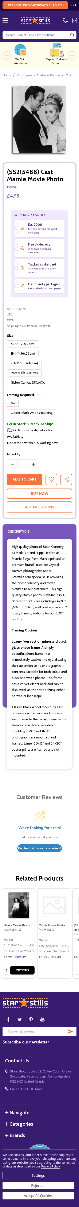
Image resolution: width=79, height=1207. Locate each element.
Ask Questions (39, 507)
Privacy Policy (50, 1166)
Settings (38, 1175)
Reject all (38, 1185)
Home (7, 75)
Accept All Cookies (38, 1195)
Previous (7, 55)
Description (18, 532)
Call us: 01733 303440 (26, 1089)
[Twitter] (19, 1019)
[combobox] (39, 35)
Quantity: (14, 454)
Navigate (19, 1112)
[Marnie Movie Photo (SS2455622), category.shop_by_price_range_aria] (54, 905)
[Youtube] (42, 1019)
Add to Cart (25, 479)
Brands (17, 1135)
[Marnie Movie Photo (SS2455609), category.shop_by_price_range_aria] (19, 905)
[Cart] (74, 20)
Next (72, 55)
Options (22, 970)
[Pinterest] (31, 1019)
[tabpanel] (18, 933)
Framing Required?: (23, 395)
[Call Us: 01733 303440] (66, 20)
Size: (12, 336)
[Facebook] (8, 1019)
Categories (21, 1124)
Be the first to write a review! (39, 848)
